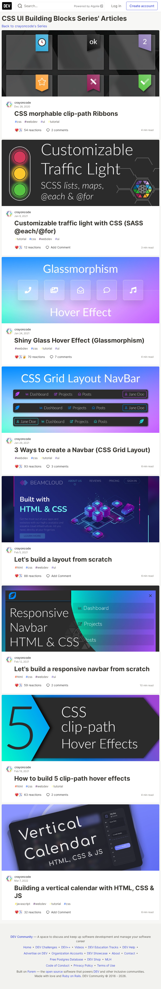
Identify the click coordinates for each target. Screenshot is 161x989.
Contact (129, 953)
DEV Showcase (97, 953)
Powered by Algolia (87, 6)
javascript (22, 903)
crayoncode (22, 102)
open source (54, 971)
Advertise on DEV (35, 953)
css (18, 121)
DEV (96, 971)
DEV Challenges (46, 947)
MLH (108, 959)
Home (27, 947)
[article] (80, 95)
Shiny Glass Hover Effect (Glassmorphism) (79, 340)
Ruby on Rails (71, 976)
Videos (79, 947)
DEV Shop (94, 959)
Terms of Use (106, 965)
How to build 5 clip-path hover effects (72, 778)
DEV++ (65, 947)
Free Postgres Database (66, 959)
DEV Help (128, 947)
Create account (142, 6)
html (19, 567)
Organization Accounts (67, 953)
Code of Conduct (57, 965)
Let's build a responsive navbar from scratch (82, 669)
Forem (31, 971)
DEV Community (21, 936)
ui (43, 121)
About (116, 953)
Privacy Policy (83, 965)
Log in (116, 6)
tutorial (53, 121)
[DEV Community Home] (7, 6)
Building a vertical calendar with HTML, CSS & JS (84, 892)
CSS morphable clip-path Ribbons (66, 113)
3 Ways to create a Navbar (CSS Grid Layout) (82, 450)
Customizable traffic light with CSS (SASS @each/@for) (78, 227)
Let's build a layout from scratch (63, 559)
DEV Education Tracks (103, 947)
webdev (31, 121)
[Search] (20, 6)
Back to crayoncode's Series (24, 26)
